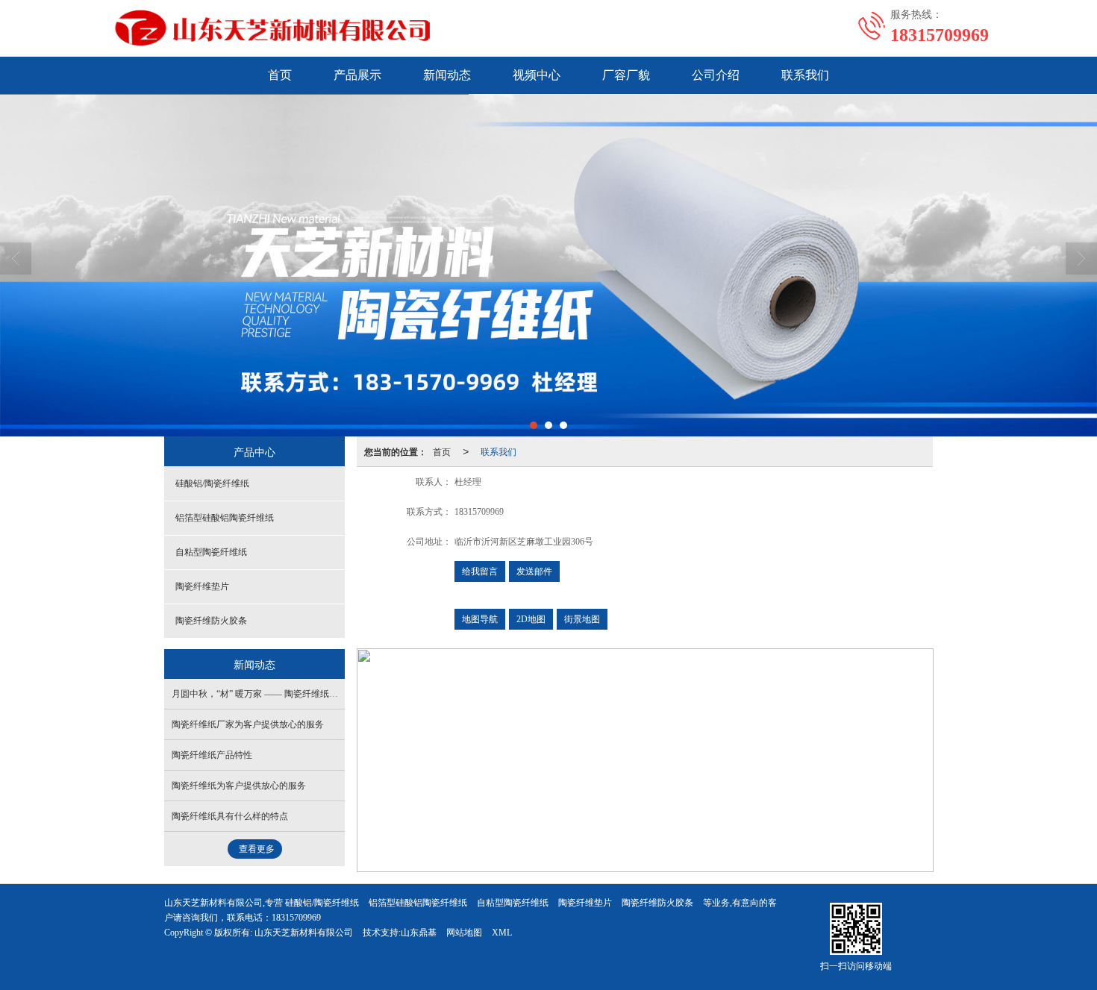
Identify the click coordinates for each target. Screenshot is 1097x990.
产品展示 (357, 75)
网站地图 (464, 932)
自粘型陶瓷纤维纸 (211, 552)
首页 (280, 75)
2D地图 (531, 619)
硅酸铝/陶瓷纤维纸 (212, 483)
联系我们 (805, 75)
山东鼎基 (419, 932)
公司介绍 (716, 75)
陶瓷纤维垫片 (202, 586)
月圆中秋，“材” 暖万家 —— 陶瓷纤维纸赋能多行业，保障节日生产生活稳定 (322, 694)
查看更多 (257, 849)
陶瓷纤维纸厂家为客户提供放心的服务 (248, 724)
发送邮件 (534, 571)
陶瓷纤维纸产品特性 (212, 755)
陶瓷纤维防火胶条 (211, 620)
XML (502, 932)
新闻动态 (447, 75)
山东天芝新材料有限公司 (303, 932)
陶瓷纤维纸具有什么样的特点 (230, 816)
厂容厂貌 (626, 75)
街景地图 (582, 619)
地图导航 (480, 619)
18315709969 (296, 917)
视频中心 (536, 75)
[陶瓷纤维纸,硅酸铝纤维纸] (548, 265)
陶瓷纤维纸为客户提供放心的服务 (239, 785)
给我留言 (480, 571)
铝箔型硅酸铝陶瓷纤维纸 (224, 518)
